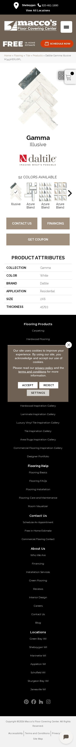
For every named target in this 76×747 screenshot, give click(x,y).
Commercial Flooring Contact (38, 539)
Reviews (38, 588)
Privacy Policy (60, 733)
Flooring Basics (38, 472)
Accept (27, 385)
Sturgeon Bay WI (38, 680)
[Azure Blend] (30, 191)
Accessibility (15, 733)
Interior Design (38, 597)
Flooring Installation (38, 489)
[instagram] (48, 702)
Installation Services (38, 572)
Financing (55, 223)
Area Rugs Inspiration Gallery (38, 439)
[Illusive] (15, 191)
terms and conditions (32, 371)
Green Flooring (38, 580)
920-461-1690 (50, 5)
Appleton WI (38, 664)
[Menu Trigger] (66, 27)
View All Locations (38, 10)
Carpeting (38, 330)
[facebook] (34, 702)
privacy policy (44, 367)
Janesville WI (38, 689)
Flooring (18, 55)
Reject (48, 385)
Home (7, 55)
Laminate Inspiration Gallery (38, 414)
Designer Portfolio (38, 456)
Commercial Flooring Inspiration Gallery (38, 447)
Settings (38, 392)
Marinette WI (38, 655)
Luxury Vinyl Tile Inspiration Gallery (38, 422)
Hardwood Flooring (38, 339)
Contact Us (22, 223)
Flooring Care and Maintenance (38, 497)
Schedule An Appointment (38, 522)
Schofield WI (38, 672)
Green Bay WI (38, 638)
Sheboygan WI (38, 647)
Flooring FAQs (38, 480)
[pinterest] (26, 702)
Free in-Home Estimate (38, 530)
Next (69, 191)
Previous (6, 191)
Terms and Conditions (37, 733)
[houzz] (41, 702)
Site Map (38, 739)
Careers (38, 605)
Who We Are (38, 555)
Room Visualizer (38, 506)
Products (38, 55)
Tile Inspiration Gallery (38, 431)
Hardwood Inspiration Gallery (38, 405)
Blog (38, 622)
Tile (28, 55)
